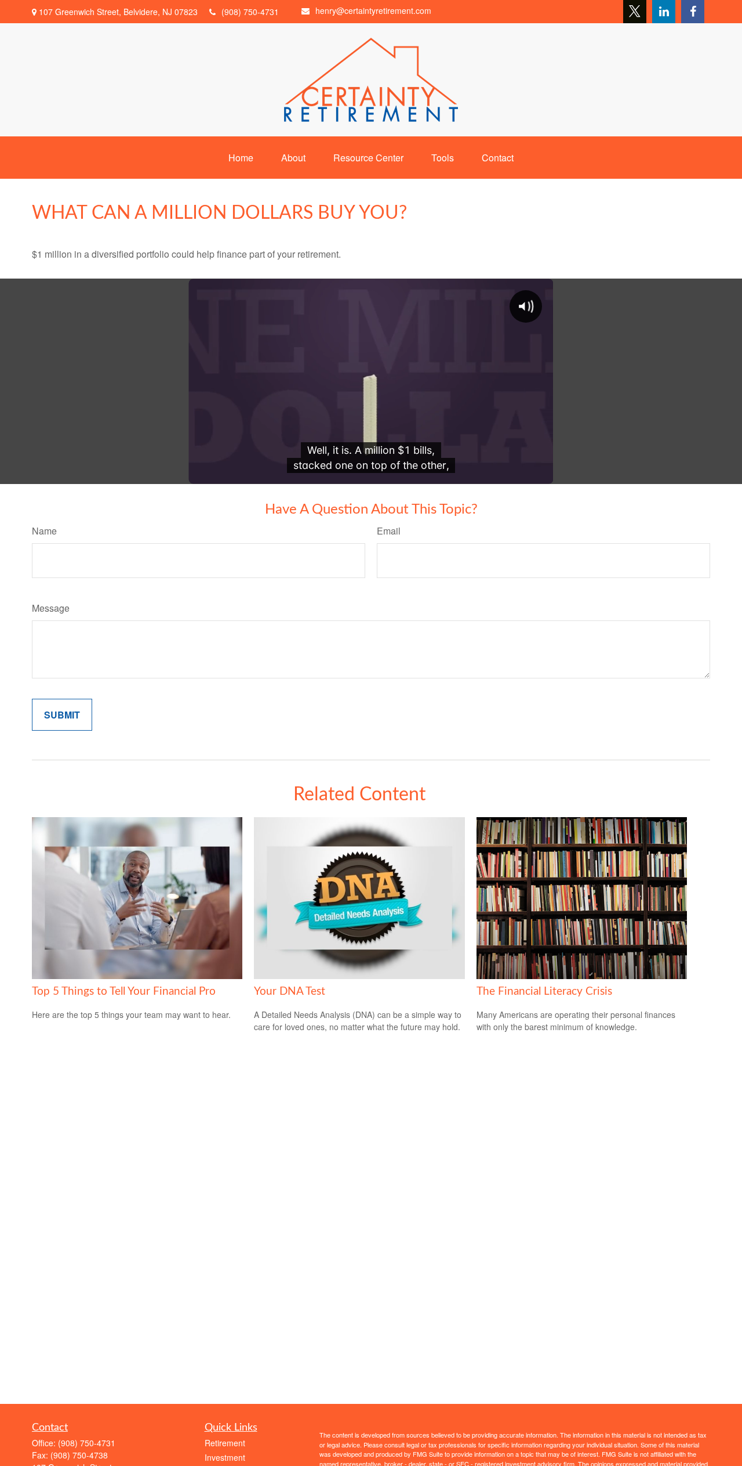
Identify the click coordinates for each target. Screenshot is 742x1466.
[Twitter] (634, 11)
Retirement (225, 1443)
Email (389, 530)
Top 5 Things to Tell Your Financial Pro (124, 991)
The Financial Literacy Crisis (544, 991)
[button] (240, 157)
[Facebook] (692, 11)
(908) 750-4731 (250, 11)
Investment (225, 1457)
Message (51, 608)
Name (44, 530)
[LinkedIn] (663, 11)
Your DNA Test (289, 991)
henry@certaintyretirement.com (373, 10)
